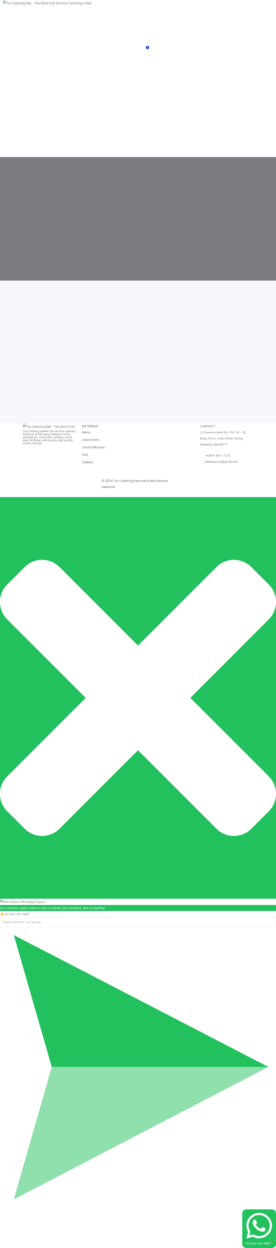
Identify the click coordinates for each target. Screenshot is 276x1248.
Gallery (87, 462)
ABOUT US (165, 11)
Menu (86, 432)
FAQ (85, 455)
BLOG (198, 8)
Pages (182, 8)
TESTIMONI (238, 8)
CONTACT (216, 8)
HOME (149, 8)
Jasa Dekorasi (93, 447)
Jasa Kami (90, 440)
